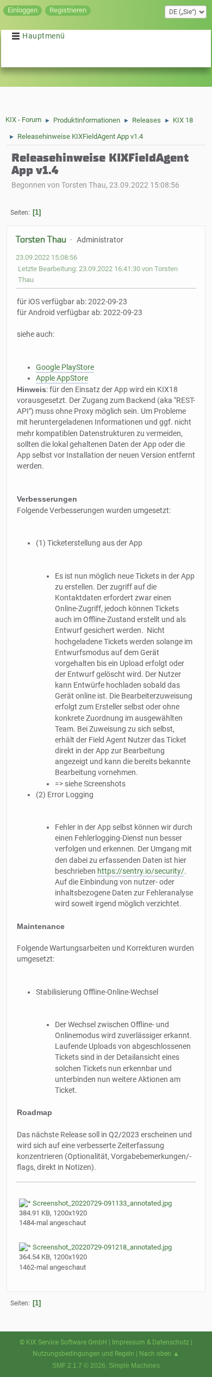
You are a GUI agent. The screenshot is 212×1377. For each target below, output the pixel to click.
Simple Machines (134, 1365)
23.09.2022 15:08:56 (46, 257)
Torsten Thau (41, 239)
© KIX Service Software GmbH (63, 1342)
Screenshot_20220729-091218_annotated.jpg (101, 1247)
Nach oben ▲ (159, 1353)
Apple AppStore (62, 378)
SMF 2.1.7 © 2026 (78, 1365)
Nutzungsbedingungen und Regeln (83, 1353)
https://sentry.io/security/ (140, 871)
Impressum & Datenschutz (150, 1342)
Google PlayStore (65, 367)
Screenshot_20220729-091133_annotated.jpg (101, 1203)
